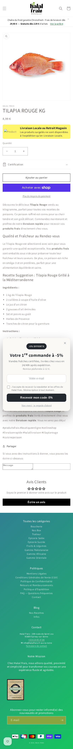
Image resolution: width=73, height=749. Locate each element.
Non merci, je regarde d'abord (37, 405)
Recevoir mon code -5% (36, 397)
